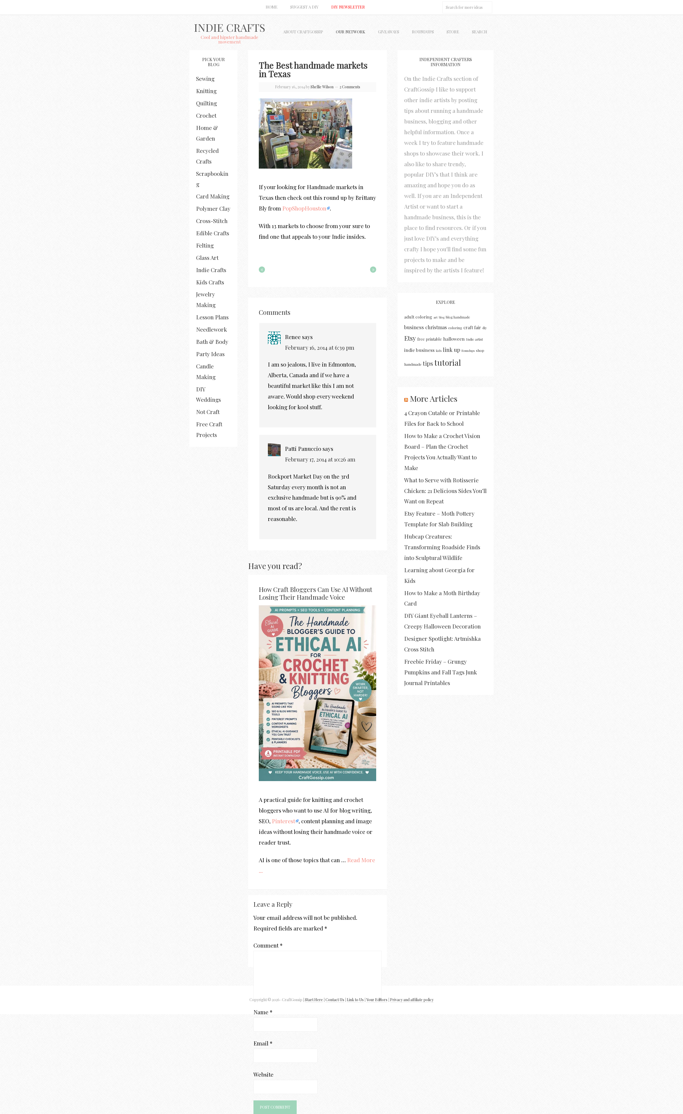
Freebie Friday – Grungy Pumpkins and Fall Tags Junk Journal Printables (440, 672)
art (436, 317)
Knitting (206, 90)
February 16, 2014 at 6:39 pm (319, 347)
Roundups (423, 31)
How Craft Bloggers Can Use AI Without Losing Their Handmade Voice (315, 593)
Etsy (410, 338)
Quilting (206, 103)
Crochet (206, 115)
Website (263, 1074)
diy (484, 327)
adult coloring (418, 317)
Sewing (205, 78)
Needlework (211, 329)
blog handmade (458, 317)
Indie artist (474, 339)
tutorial (447, 362)
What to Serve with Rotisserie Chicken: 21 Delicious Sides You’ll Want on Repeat (445, 490)
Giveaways (388, 31)
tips (428, 363)
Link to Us (355, 999)
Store (453, 31)
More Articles (433, 398)
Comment (268, 945)
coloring (455, 327)
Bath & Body (212, 341)
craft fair (472, 327)
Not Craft (208, 411)
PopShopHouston (304, 208)
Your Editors (376, 999)
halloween (454, 339)
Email (262, 1043)
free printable (429, 339)
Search (479, 31)
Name (262, 1012)
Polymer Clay (213, 208)
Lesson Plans (212, 317)
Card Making (212, 196)
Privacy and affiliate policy (412, 999)
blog (441, 317)
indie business (419, 350)
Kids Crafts (210, 282)
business (414, 327)
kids (439, 351)
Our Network (350, 31)
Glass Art (207, 257)
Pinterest (283, 821)
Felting (205, 245)
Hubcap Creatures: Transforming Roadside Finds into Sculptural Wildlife (442, 546)
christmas (436, 327)
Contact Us (334, 999)
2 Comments (350, 86)
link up (451, 349)
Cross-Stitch (212, 220)
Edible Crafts (212, 233)
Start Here (314, 999)
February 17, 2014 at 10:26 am (320, 459)
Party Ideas (210, 353)
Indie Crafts (229, 27)
